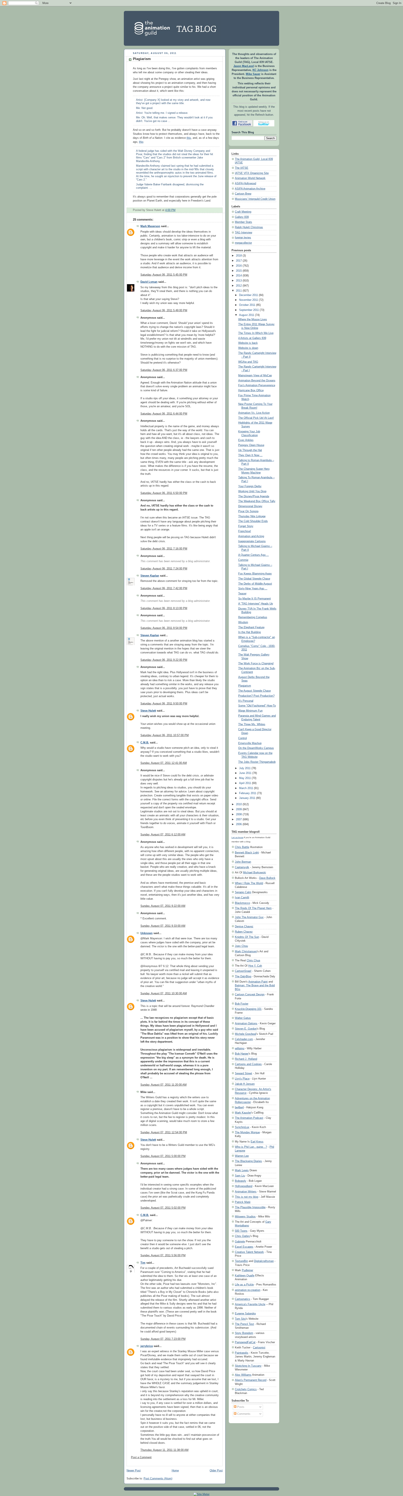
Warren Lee (242, 1155)
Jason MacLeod (243, 66)
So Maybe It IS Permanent (254, 598)
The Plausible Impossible (250, 1207)
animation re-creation (247, 1290)
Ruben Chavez (244, 931)
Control (242, 738)
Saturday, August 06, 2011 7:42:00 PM (163, 588)
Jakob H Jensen (245, 1083)
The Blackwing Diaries (248, 1161)
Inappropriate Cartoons (252, 541)
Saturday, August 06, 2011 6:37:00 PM (163, 370)
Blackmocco (242, 902)
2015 (239, 270)
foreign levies (243, 237)
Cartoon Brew (243, 193)
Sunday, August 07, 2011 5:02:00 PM (163, 1207)
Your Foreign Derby (250, 486)
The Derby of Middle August (255, 583)
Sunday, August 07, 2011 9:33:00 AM (162, 925)
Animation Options (246, 1023)
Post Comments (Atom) (158, 1478)
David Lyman (148, 281)
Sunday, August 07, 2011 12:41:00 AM (163, 763)
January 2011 (247, 798)
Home (175, 1470)
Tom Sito (240, 1318)
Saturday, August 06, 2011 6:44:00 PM (163, 413)
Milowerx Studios (245, 1216)
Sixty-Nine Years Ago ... (252, 588)
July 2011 (245, 768)
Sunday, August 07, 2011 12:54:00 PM (163, 1132)
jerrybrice (146, 1346)
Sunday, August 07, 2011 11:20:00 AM (163, 1084)
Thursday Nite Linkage (252, 516)
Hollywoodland (243, 1186)
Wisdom (243, 622)
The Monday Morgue (247, 1132)
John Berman (243, 861)
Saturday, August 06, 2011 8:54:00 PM (163, 628)
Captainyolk (242, 867)
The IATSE (241, 167)
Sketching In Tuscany (248, 1365)
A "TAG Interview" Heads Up (255, 603)
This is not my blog (246, 1196)
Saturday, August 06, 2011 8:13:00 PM (163, 608)
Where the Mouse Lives (252, 319)
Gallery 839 (242, 217)
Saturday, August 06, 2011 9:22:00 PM (163, 659)
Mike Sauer (253, 74)
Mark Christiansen (246, 951)
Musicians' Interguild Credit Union (255, 199)
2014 (239, 275)
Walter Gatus (243, 1018)
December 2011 (248, 295)
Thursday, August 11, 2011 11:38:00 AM (164, 1450)
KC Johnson (260, 70)
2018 (239, 255)
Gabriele (240, 1241)
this (189, 137)
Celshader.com (244, 1039)
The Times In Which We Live (255, 333)
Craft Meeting (243, 211)
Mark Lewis (242, 1170)
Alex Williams (243, 1374)
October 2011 (247, 305)
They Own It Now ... (250, 455)
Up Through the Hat (250, 450)
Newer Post (134, 1470)
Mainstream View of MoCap (255, 375)
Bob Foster (241, 1003)
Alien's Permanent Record (250, 1380)
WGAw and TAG (248, 361)
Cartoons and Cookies (248, 1064)
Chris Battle (242, 847)
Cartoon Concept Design (249, 994)
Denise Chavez (244, 926)
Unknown (146, 933)
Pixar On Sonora (248, 511)
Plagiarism (142, 59)
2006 (239, 824)
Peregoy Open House (251, 445)
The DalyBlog (243, 976)
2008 (239, 814)
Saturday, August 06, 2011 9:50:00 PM (163, 703)
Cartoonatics (242, 1299)
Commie (243, 560)
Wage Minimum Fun (250, 710)
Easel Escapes (244, 1246)
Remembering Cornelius (252, 617)
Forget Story (245, 526)
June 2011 (245, 773)
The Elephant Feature (251, 627)
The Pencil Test (244, 1324)
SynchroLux (242, 1127)
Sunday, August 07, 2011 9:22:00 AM (162, 905)
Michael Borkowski (254, 872)
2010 (239, 804)
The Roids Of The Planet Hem (253, 908)
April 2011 (245, 783)
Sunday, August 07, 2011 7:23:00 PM (163, 1339)
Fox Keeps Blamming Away (255, 573)
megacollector (243, 242)
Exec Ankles (246, 440)
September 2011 (249, 310)
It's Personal (245, 700)
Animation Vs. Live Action (254, 412)
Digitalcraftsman (264, 1261)
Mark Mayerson (150, 226)
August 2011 (246, 315)
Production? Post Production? (256, 695)
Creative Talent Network (249, 1252)
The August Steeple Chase (254, 690)
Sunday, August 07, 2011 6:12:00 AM (162, 834)
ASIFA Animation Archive (250, 188)
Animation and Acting (251, 536)
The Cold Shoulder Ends (253, 521)
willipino (239, 1048)
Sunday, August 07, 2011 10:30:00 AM (163, 993)
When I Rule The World (249, 883)
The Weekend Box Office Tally (256, 501)
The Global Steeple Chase (254, 578)
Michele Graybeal (245, 1033)
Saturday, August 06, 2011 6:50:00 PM (163, 493)
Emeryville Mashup (250, 743)
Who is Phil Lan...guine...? (251, 1146)
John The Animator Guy (249, 917)
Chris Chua (253, 960)
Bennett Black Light (247, 852)
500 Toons (241, 1230)
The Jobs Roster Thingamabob (257, 761)
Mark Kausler (243, 1112)
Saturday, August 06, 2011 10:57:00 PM (164, 735)
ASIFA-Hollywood (245, 183)
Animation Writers (245, 1191)
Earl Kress (257, 1141)
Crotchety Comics (246, 1389)
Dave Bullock (267, 878)
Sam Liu (240, 1175)
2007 (239, 819)
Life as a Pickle (244, 1284)
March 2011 (246, 788)
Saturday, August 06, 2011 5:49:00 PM (163, 310)
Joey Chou (241, 946)
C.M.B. (144, 742)
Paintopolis (241, 1352)
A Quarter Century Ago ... (253, 555)
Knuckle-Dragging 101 (248, 1008)
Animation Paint (258, 981)
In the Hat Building (249, 632)
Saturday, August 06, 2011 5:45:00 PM (163, 274)
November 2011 (248, 299)
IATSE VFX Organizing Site (252, 173)
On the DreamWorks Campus (256, 748)
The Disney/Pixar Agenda (253, 496)
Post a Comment (141, 1457)
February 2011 (247, 793)
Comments (243, 1413)
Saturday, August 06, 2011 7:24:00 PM (163, 568)
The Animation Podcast (249, 1117)
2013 (239, 280)
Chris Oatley (242, 1236)
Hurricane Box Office (251, 390)
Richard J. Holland (246, 1058)
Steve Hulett (148, 710)
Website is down (248, 348)
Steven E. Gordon (246, 1028)
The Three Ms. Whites (251, 724)
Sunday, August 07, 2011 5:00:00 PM (163, 1156)
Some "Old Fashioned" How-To (257, 705)
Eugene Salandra (245, 1313)
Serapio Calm (243, 892)
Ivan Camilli (242, 897)
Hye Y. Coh (255, 965)
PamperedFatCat (245, 1342)
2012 (239, 285)
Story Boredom (244, 1333)
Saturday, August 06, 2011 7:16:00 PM (163, 548)
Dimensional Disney (250, 506)
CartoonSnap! (243, 970)
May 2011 (245, 778)
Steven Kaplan (149, 575)
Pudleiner (247, 1270)
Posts (240, 1407)
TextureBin (241, 1261)
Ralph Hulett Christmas (249, 227)
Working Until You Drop (252, 491)
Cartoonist (259, 1347)
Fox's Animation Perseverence (256, 385)
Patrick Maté (242, 1202)
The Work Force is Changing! (256, 663)
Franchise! (244, 531)
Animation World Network (250, 178)
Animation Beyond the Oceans (256, 380)
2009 (239, 809)
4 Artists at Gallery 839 (252, 338)
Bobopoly (240, 1180)
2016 (239, 265)
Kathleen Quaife (244, 1275)
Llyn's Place (242, 1078)
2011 (239, 290)
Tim (142, 1262)
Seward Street (243, 1073)
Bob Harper (242, 1053)
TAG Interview (243, 232)
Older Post (216, 1470)
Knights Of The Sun (247, 936)
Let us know (237, 837)
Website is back (248, 343)
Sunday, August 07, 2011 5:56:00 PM (163, 1255)
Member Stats (243, 222)
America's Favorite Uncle (250, 1304)
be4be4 (239, 1107)
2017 (239, 260)
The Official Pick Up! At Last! (256, 417)
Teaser (242, 593)
